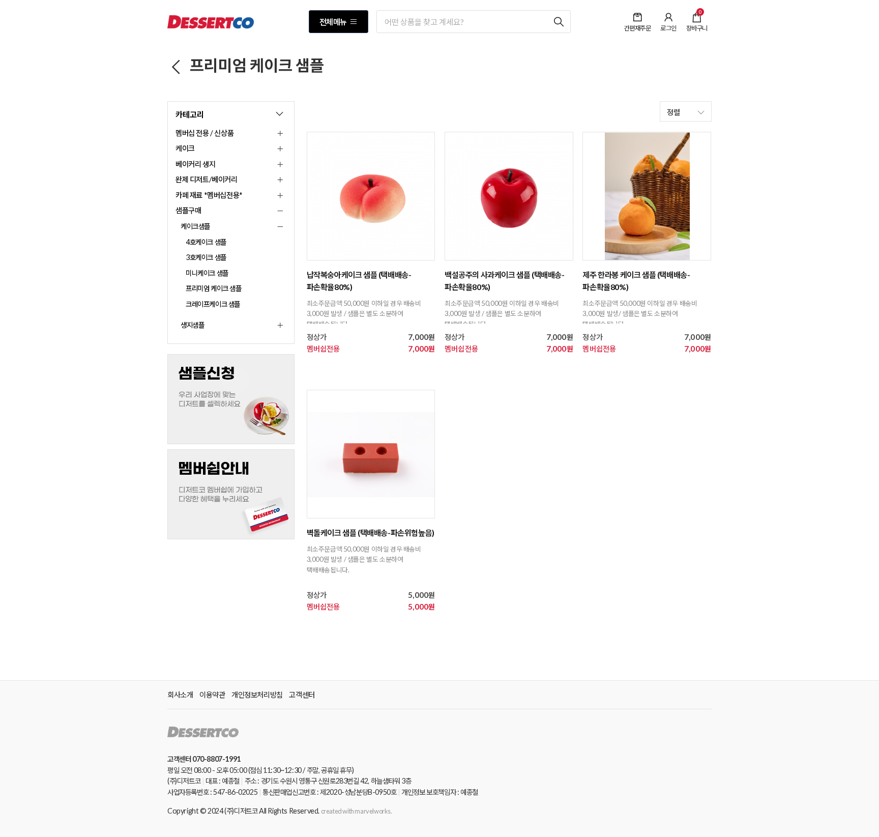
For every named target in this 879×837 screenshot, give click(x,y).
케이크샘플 (195, 226)
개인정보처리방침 (257, 694)
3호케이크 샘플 (206, 257)
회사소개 (180, 694)
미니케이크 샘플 (207, 273)
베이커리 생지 (195, 163)
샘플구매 (188, 210)
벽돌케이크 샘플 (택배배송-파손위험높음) (370, 532)
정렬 (674, 112)
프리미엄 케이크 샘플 (255, 65)
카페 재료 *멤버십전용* (209, 194)
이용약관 (212, 694)
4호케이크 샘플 (206, 242)
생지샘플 (192, 325)
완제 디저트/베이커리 (206, 179)
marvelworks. (373, 811)
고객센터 (301, 694)
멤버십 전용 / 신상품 (204, 132)
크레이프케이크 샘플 (213, 304)
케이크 (185, 148)
